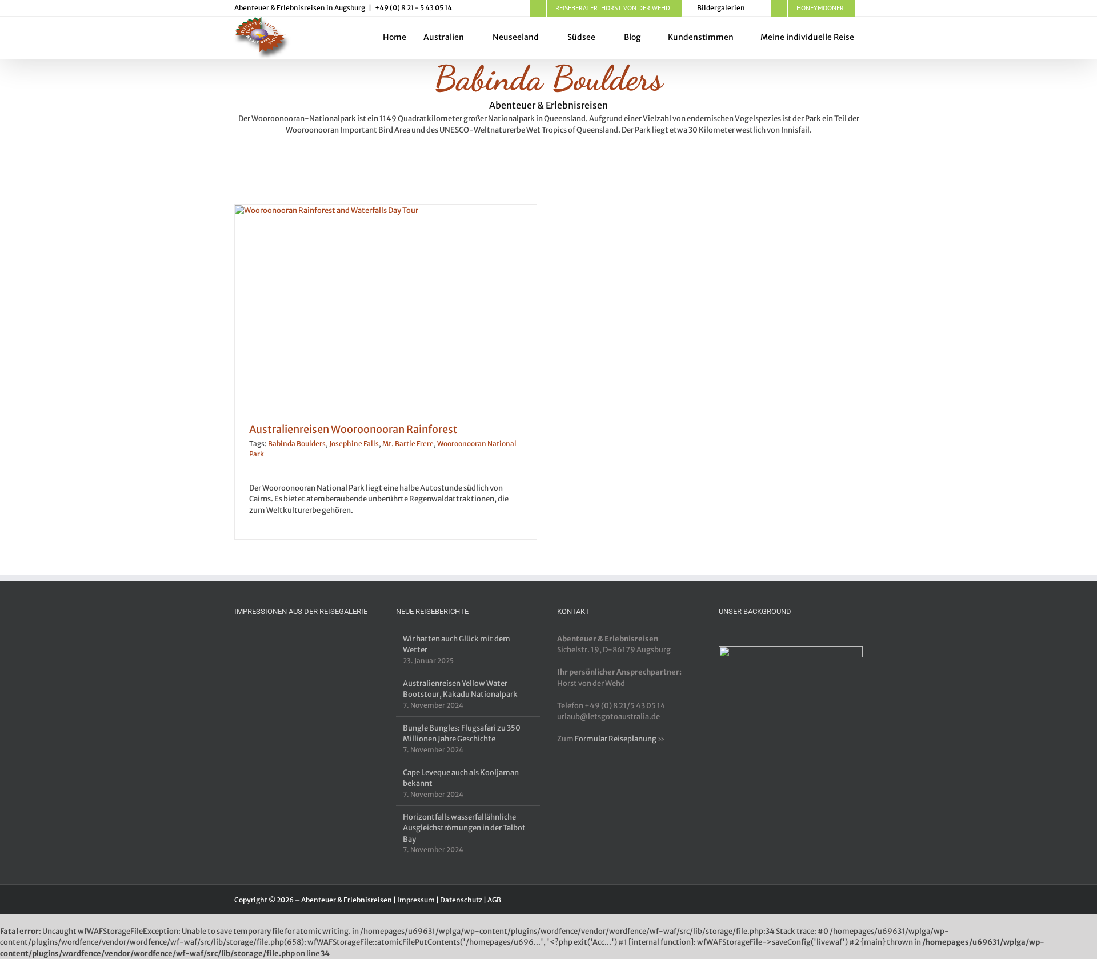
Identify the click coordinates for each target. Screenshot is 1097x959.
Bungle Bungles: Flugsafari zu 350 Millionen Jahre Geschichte (462, 733)
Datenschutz (461, 900)
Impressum (416, 900)
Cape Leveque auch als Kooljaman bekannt (461, 778)
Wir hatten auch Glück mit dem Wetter (456, 644)
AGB (494, 900)
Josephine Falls (354, 443)
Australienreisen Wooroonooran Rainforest (353, 429)
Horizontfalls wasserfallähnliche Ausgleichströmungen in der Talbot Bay (464, 828)
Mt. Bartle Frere (408, 443)
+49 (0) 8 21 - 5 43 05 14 (413, 7)
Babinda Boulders (297, 443)
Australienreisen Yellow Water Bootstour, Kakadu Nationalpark (460, 689)
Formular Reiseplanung (615, 739)
